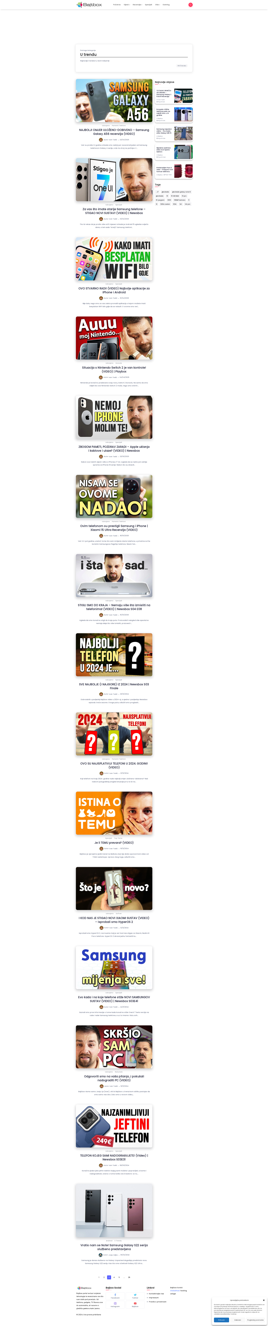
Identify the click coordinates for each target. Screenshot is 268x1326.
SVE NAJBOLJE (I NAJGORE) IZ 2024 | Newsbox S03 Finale (114, 686)
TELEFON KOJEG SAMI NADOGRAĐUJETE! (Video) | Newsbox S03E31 (114, 1157)
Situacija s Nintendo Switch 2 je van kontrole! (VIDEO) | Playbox (114, 369)
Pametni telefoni (119, 126)
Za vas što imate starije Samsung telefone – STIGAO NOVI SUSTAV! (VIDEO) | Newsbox (114, 211)
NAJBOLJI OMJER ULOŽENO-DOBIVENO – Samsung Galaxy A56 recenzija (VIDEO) (114, 132)
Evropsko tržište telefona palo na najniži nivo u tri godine (163, 112)
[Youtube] (135, 1304)
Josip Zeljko (113, 1255)
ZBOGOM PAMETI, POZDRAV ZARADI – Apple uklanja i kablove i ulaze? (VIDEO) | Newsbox (114, 449)
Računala (119, 1072)
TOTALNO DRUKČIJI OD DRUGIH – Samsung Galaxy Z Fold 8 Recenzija (164, 94)
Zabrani (237, 1320)
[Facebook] (115, 1296)
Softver (119, 913)
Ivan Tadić (113, 140)
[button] (264, 1300)
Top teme (118, 838)
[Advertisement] (134, 25)
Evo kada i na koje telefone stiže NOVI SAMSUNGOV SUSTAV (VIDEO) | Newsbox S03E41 (114, 999)
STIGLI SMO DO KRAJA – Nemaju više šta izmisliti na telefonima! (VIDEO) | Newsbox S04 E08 (114, 607)
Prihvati (221, 1320)
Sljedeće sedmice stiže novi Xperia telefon (164, 150)
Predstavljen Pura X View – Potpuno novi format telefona (165, 170)
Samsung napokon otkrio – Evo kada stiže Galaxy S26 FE (164, 131)
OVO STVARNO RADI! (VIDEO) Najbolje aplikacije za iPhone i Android (114, 290)
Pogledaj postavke (255, 1320)
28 (129, 1277)
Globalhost (175, 1290)
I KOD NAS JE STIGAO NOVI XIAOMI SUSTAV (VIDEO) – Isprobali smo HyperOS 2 (114, 920)
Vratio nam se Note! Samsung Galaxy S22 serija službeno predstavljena (114, 1247)
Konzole (119, 363)
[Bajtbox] (89, 4)
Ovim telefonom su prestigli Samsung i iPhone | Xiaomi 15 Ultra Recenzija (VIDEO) (114, 528)
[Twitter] (135, 1296)
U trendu (118, 1241)
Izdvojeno (106, 126)
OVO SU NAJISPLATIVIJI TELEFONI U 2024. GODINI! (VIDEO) (114, 765)
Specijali (118, 205)
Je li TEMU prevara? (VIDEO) (114, 843)
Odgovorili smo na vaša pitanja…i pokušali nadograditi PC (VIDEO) (114, 1078)
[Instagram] (115, 1304)
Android (109, 1241)
